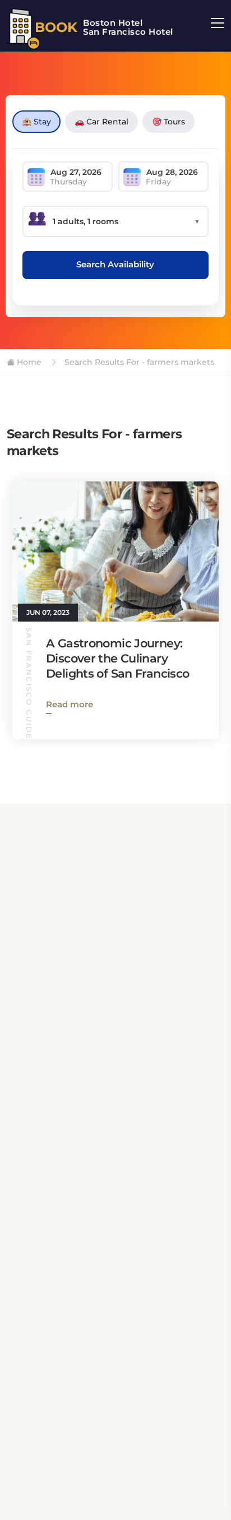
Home (28, 362)
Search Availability (115, 264)
